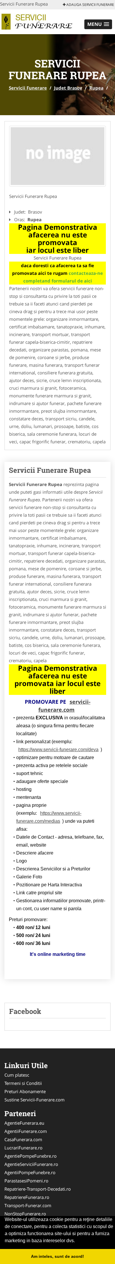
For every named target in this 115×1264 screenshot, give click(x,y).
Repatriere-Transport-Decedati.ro (37, 1189)
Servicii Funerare (28, 88)
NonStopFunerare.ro (25, 1213)
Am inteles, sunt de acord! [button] (57, 1256)
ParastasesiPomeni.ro (26, 1180)
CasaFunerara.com (23, 1139)
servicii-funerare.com (64, 705)
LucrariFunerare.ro (23, 1147)
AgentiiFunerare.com (25, 1131)
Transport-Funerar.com (27, 1205)
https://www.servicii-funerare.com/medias (48, 817)
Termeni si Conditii (23, 1083)
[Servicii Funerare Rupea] (57, 156)
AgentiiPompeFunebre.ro (29, 1172)
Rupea (96, 88)
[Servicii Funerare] (39, 21)
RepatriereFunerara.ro (26, 1197)
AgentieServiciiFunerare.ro (31, 1164)
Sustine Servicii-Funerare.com (34, 1099)
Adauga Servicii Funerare (89, 4)
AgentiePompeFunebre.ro (30, 1156)
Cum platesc (16, 1075)
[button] (98, 24)
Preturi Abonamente (25, 1091)
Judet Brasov (68, 88)
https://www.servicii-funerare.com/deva (58, 749)
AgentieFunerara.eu (24, 1123)
